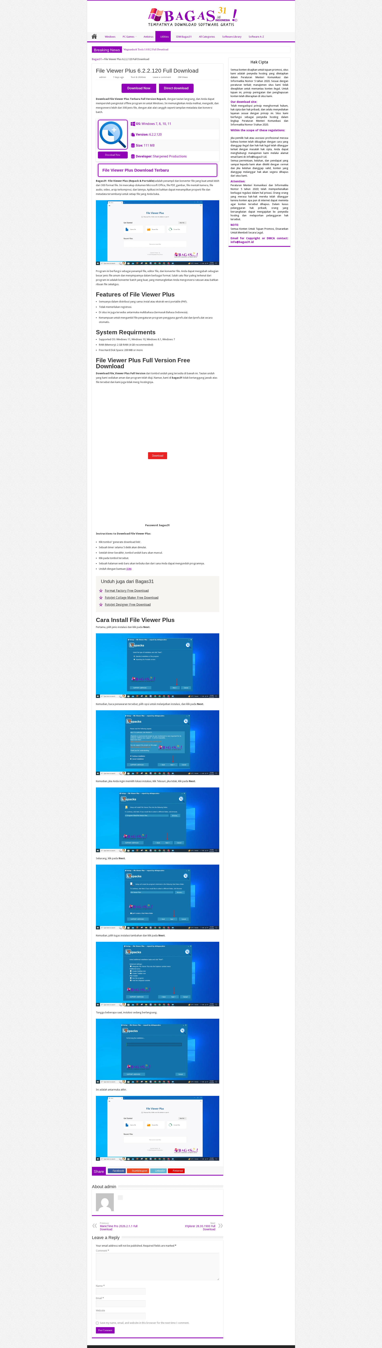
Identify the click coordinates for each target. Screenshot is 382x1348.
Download (157, 455)
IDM (128, 568)
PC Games (128, 36)
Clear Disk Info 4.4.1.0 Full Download (144, 49)
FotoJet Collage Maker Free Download (132, 598)
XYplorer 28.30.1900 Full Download (200, 1226)
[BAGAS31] (191, 15)
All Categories (207, 36)
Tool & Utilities (138, 77)
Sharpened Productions (170, 156)
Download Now (112, 155)
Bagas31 (97, 59)
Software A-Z (256, 36)
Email (100, 1298)
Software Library (231, 36)
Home (94, 36)
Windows (110, 36)
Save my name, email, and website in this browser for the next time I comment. (144, 1322)
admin (102, 77)
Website (100, 1310)
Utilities (164, 36)
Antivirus (148, 36)
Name (100, 1285)
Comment (102, 1250)
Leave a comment (162, 77)
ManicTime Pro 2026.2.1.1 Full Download (118, 1226)
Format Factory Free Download (127, 591)
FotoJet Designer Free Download (128, 604)
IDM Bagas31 (184, 36)
